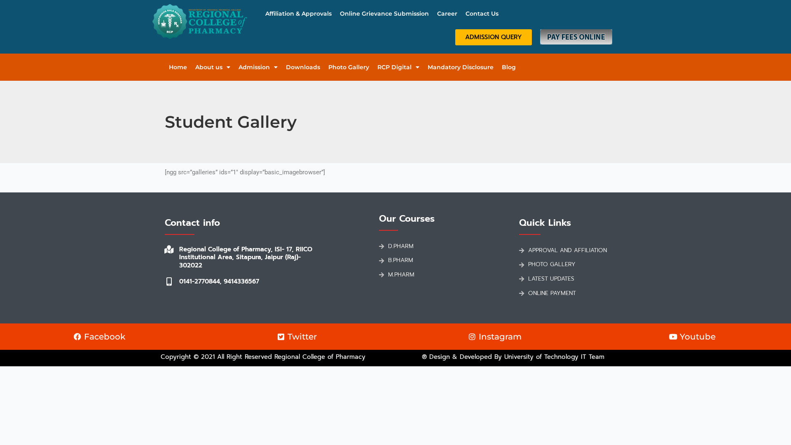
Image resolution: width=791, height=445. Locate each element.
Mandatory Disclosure (461, 67)
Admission (254, 67)
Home (178, 67)
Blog (509, 67)
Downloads (303, 67)
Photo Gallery (348, 67)
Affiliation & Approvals (298, 13)
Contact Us (482, 13)
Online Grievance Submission (384, 13)
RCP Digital (394, 67)
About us (208, 67)
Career (447, 13)
